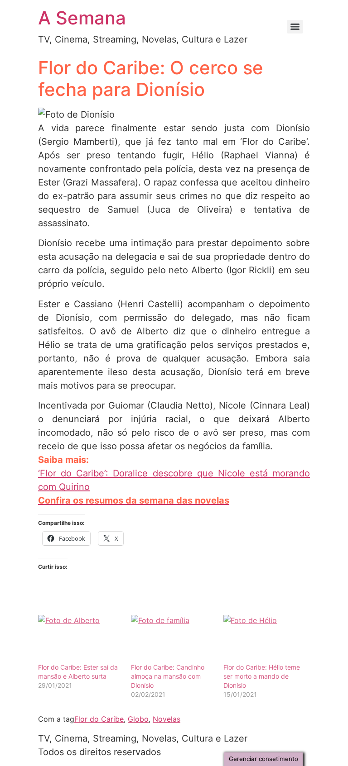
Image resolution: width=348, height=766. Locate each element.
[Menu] (295, 26)
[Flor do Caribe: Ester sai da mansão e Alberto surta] (80, 638)
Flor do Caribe (99, 718)
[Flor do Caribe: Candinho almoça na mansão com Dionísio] (173, 638)
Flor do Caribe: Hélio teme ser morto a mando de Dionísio (261, 676)
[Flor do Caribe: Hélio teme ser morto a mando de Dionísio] (265, 638)
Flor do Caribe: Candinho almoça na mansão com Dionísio (167, 676)
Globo (138, 718)
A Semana (82, 18)
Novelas (166, 718)
